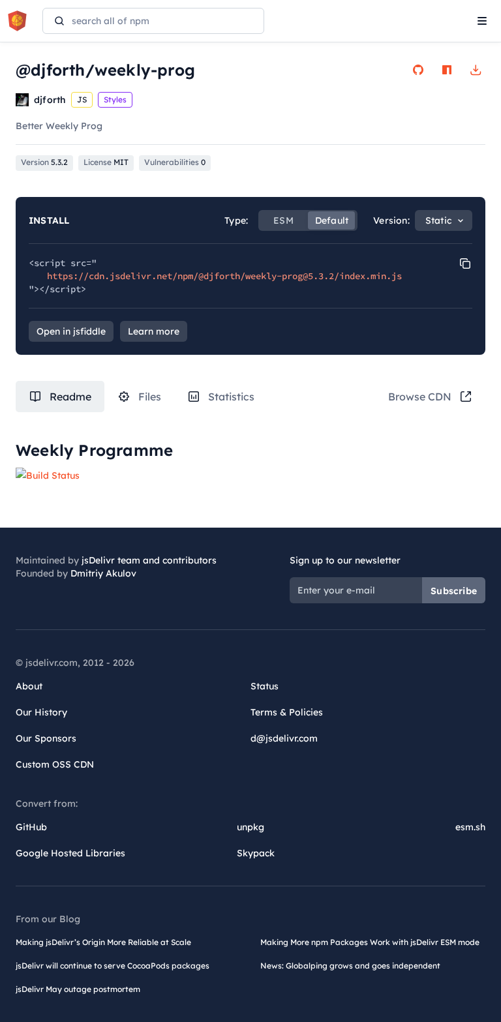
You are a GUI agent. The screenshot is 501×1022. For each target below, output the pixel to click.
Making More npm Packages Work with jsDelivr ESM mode (369, 942)
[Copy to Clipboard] (465, 263)
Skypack (256, 853)
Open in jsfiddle (71, 331)
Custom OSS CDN (55, 764)
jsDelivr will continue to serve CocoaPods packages (112, 965)
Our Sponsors (46, 738)
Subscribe (454, 591)
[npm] (447, 70)
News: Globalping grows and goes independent (350, 965)
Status (264, 686)
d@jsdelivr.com (284, 738)
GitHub (31, 827)
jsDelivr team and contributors (149, 560)
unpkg (250, 827)
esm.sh (470, 827)
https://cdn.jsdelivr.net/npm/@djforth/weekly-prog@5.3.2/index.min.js (224, 276)
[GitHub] (418, 70)
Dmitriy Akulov (103, 573)
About (29, 686)
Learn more (153, 331)
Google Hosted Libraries (70, 853)
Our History (41, 712)
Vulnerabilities (174, 162)
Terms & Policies (286, 712)
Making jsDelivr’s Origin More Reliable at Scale (103, 942)
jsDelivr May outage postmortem (78, 989)
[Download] (475, 70)
